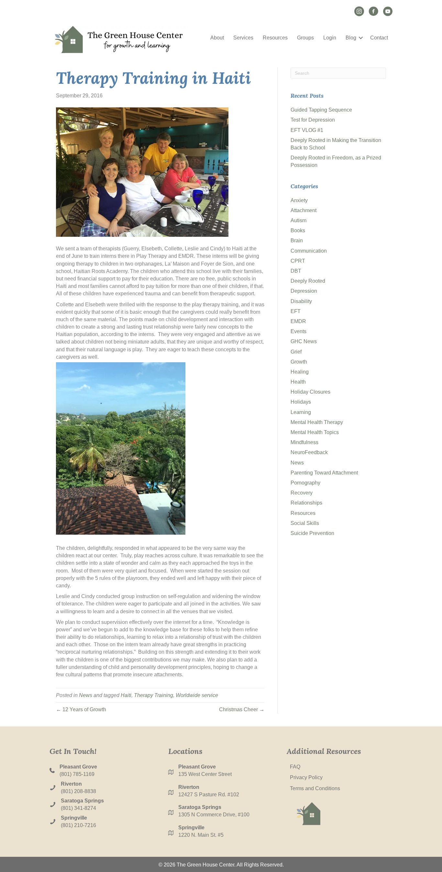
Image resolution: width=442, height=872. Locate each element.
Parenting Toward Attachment (324, 472)
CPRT (298, 261)
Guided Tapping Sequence (321, 110)
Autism (298, 220)
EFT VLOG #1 (307, 130)
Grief (296, 351)
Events (298, 331)
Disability (301, 301)
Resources (275, 37)
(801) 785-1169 (77, 774)
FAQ (295, 766)
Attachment (303, 210)
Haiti (126, 695)
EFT (296, 311)
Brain (297, 240)
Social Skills (305, 523)
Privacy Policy (306, 777)
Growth (299, 362)
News (85, 695)
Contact (379, 37)
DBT (296, 271)
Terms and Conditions (315, 788)
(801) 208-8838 (78, 791)
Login (329, 37)
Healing (300, 372)
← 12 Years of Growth (81, 709)
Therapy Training (153, 695)
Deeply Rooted (308, 281)
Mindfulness (304, 442)
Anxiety (299, 200)
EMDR (298, 321)
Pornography (305, 482)
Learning (301, 412)
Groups (305, 37)
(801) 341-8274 (78, 808)
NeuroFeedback (309, 452)
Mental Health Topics (315, 432)
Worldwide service (197, 695)
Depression (304, 291)
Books (298, 230)
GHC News (304, 341)
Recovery (302, 493)
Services (243, 37)
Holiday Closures (310, 392)
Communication (309, 251)
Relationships (306, 503)
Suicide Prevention (312, 533)
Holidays (301, 402)
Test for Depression (313, 120)
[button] (360, 38)
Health (298, 382)
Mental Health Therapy (317, 422)
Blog (351, 37)
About (217, 37)
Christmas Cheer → (241, 709)
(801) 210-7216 (78, 825)
